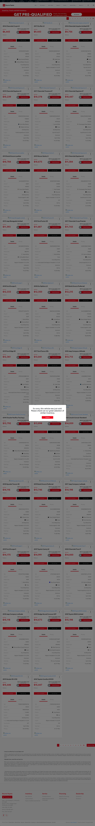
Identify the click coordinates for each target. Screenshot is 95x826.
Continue (47, 417)
